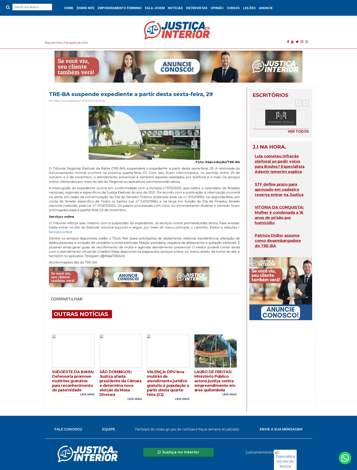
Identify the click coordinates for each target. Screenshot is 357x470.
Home (68, 8)
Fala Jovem (155, 8)
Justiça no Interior (180, 452)
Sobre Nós (85, 8)
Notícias (175, 8)
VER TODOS (298, 131)
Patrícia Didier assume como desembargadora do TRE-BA (278, 240)
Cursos (233, 8)
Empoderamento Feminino (120, 8)
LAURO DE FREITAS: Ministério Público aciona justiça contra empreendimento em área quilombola (214, 381)
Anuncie (266, 8)
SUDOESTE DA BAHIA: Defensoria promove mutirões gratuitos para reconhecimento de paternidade (73, 381)
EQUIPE (108, 429)
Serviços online (60, 232)
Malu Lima (60, 100)
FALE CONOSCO (68, 429)
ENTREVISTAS (196, 8)
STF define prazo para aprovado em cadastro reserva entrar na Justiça (279, 189)
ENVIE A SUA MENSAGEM (281, 429)
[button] (58, 8)
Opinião (217, 8)
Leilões (249, 8)
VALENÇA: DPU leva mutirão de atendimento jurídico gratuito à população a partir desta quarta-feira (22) (168, 383)
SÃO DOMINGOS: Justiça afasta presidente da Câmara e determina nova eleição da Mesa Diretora (121, 383)
